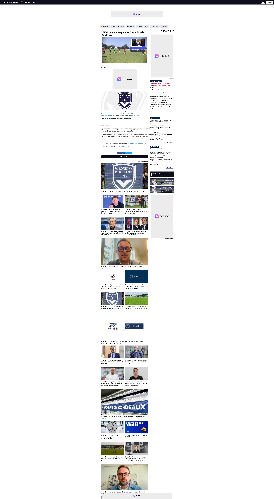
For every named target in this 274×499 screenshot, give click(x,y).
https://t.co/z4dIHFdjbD (141, 143)
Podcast (122, 26)
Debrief (140, 26)
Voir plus (168, 113)
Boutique (27, 2)
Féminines (155, 26)
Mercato (114, 26)
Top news (105, 26)
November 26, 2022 (125, 146)
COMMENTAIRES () (124, 156)
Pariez (33, 2)
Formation (164, 26)
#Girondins (131, 143)
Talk (147, 26)
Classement (131, 26)
